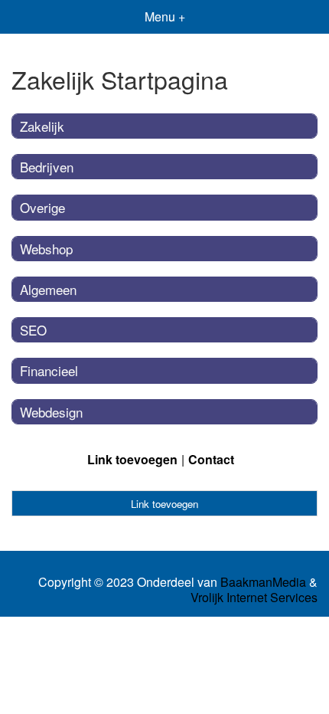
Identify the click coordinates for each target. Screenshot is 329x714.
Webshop (46, 248)
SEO (33, 329)
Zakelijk (42, 126)
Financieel (49, 370)
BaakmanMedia (263, 582)
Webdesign (51, 411)
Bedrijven (46, 166)
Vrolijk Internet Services (254, 597)
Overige (42, 207)
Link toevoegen (132, 459)
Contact (211, 459)
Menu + (165, 16)
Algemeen (48, 289)
